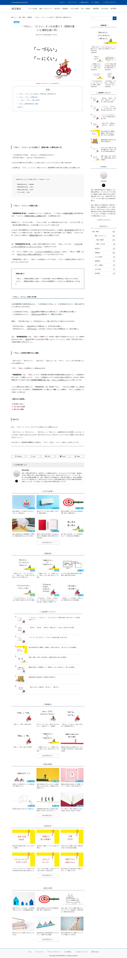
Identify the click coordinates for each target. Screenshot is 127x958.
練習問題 (96, 8)
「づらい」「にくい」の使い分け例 (29, 100)
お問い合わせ (85, 2)
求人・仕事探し (86, 8)
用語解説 (65, 8)
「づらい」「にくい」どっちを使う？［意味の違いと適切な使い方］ (37, 94)
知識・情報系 (105, 240)
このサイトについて (110, 2)
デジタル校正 (74, 8)
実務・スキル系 (105, 244)
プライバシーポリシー (53, 952)
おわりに (20, 107)
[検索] (114, 18)
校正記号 (57, 8)
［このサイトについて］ (103, 219)
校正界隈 (113, 8)
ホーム (63, 2)
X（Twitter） (96, 2)
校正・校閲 (103, 231)
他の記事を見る (47, 542)
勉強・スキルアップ (46, 8)
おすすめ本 (104, 8)
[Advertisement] (47, 128)
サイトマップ (73, 2)
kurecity (25, 470)
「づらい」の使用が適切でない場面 (28, 103)
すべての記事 (33, 8)
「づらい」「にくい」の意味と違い (28, 97)
